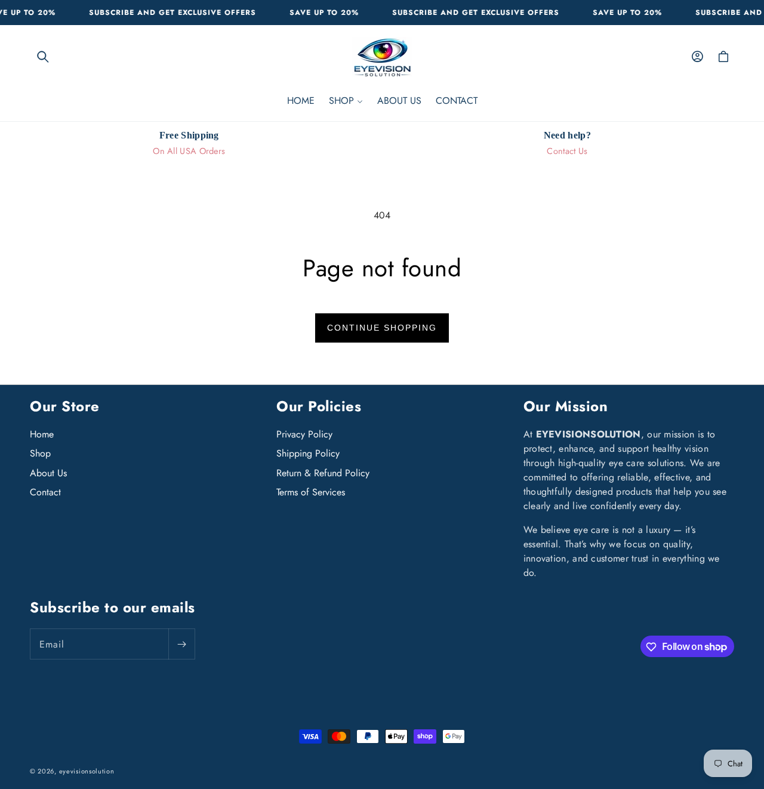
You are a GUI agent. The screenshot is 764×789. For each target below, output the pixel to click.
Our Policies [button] (318, 406)
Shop (40, 454)
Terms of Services (310, 493)
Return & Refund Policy (322, 473)
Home (42, 434)
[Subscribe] (181, 644)
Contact (45, 493)
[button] (43, 57)
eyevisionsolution (87, 771)
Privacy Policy (304, 434)
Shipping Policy (308, 454)
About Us (48, 473)
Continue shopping (382, 327)
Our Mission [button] (565, 406)
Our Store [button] (65, 406)
